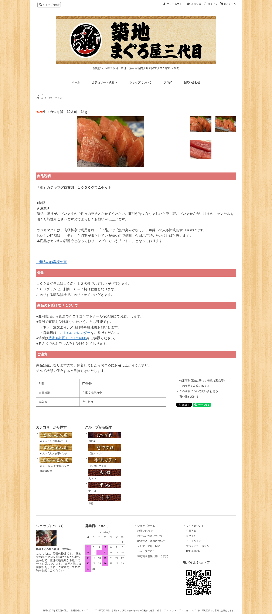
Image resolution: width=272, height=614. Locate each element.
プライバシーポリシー (199, 546)
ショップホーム (146, 525)
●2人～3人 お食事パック (54, 441)
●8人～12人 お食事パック (54, 465)
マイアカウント (176, 4)
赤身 (91, 503)
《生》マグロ (55, 98)
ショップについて (140, 82)
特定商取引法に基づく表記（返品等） (202, 380)
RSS (188, 551)
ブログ (167, 82)
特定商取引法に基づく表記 (152, 556)
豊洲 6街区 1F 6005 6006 (67, 338)
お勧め (92, 441)
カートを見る (193, 541)
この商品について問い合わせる (198, 391)
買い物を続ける (189, 396)
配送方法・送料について (151, 541)
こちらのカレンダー (75, 333)
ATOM (196, 551)
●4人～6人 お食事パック (54, 453)
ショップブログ (146, 551)
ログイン (213, 4)
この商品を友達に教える (194, 385)
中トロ (92, 490)
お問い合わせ (192, 82)
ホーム (76, 82)
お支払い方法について (150, 535)
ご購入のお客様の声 (51, 262)
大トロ (92, 478)
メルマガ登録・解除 (148, 546)
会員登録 (196, 4)
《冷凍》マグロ (97, 465)
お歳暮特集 (46, 471)
